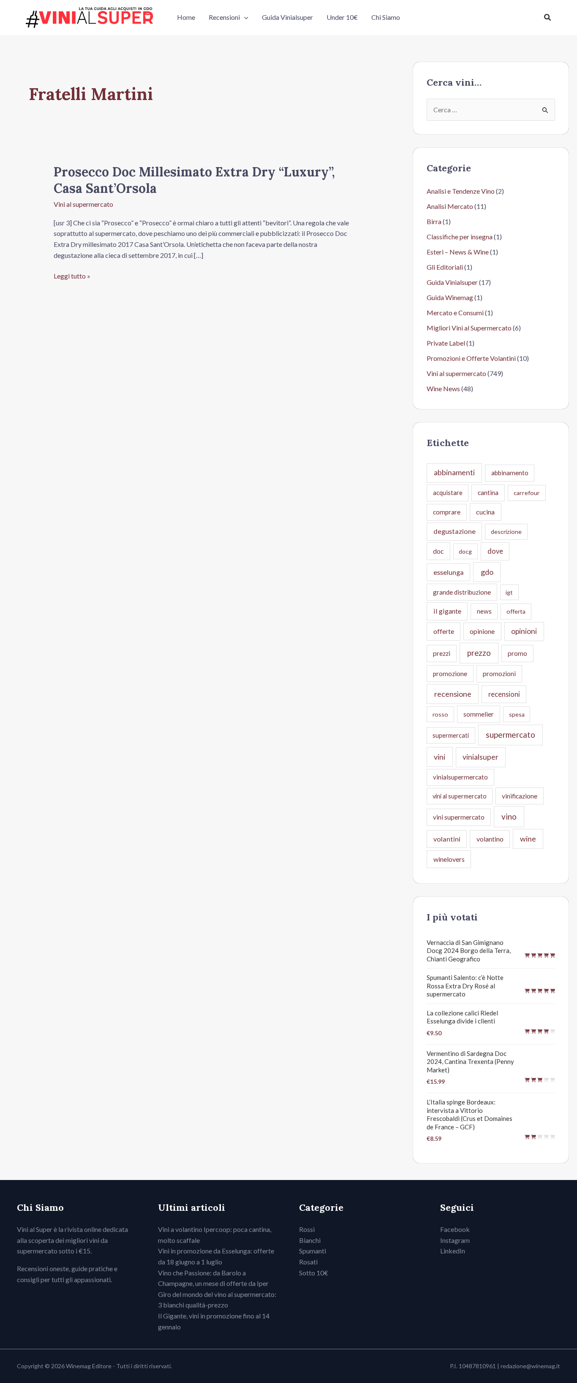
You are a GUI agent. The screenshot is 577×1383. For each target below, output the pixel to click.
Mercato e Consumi (455, 313)
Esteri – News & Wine (458, 252)
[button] (244, 17)
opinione (482, 631)
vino (509, 816)
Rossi (307, 1229)
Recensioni (224, 17)
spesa (517, 714)
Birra (434, 221)
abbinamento (509, 472)
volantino (490, 839)
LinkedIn (452, 1251)
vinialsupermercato (460, 777)
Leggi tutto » (72, 276)
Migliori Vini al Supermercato (469, 328)
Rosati (308, 1262)
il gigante (447, 611)
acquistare (448, 492)
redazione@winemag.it (530, 1365)
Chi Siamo (385, 17)
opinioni (524, 631)
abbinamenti (454, 472)
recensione (452, 693)
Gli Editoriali (445, 267)
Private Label (446, 343)
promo (517, 653)
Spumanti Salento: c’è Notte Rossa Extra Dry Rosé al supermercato (465, 986)
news (484, 611)
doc (438, 551)
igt (509, 592)
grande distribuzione (462, 592)
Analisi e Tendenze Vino (461, 191)
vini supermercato (458, 817)
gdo (487, 571)
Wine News (443, 388)
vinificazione (519, 796)
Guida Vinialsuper (287, 17)
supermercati (451, 735)
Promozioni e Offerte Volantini (471, 358)
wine (528, 838)
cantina (488, 492)
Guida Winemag (450, 297)
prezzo (479, 653)
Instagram (455, 1240)
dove (495, 551)
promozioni (499, 673)
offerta (515, 611)
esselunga (448, 572)
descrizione (506, 531)
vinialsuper (480, 756)
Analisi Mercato (450, 206)
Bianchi (310, 1240)
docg (465, 551)
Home (186, 17)
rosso (440, 714)
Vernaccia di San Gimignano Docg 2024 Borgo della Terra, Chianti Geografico (469, 951)
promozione (450, 673)
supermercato (510, 734)
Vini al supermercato (83, 204)
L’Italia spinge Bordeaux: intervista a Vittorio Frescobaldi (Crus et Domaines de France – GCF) (469, 1114)
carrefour (527, 492)
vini (439, 756)
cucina (485, 512)
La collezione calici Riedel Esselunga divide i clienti (462, 1017)
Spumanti (312, 1251)
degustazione (454, 531)
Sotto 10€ (313, 1273)
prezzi (441, 653)
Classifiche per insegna (460, 237)
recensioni (504, 694)
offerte (443, 631)
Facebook (455, 1229)
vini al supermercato (460, 796)
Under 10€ (342, 17)
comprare (446, 512)
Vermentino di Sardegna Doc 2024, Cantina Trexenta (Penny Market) (470, 1062)
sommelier (478, 714)
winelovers (449, 859)
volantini (446, 839)
